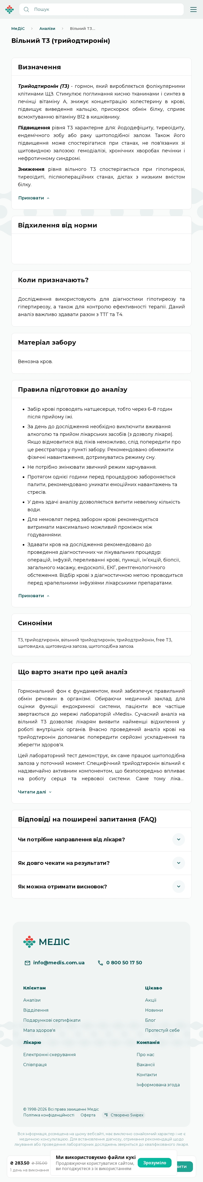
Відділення (36, 1010)
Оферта (88, 1115)
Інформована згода (158, 1084)
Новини (154, 1010)
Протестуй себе (162, 1030)
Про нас (145, 1054)
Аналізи (32, 1000)
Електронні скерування (49, 1054)
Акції (150, 1000)
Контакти (147, 1074)
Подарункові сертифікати (52, 1020)
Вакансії (146, 1064)
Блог (150, 1020)
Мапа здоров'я (39, 1030)
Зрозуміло (154, 1163)
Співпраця (35, 1064)
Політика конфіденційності (48, 1115)
